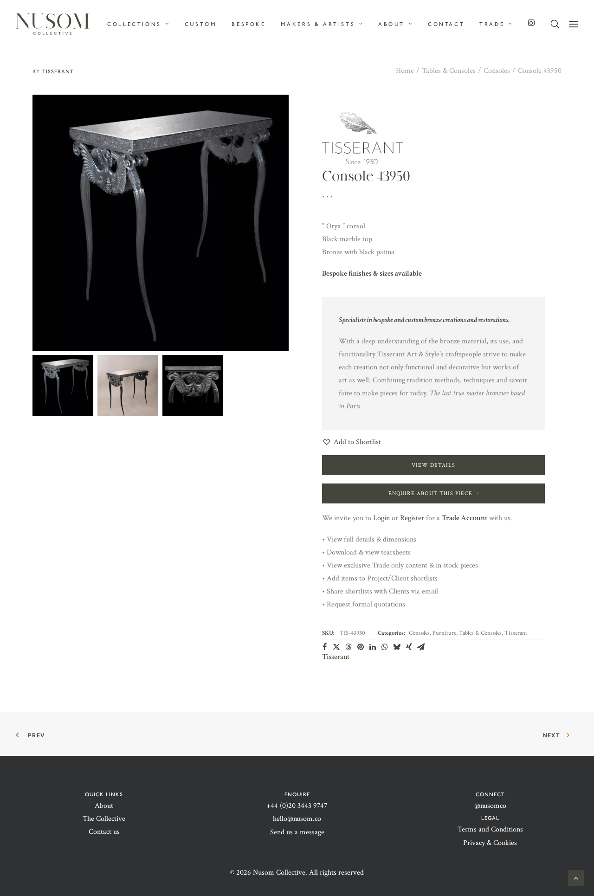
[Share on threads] (348, 646)
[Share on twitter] (336, 646)
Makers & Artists (318, 24)
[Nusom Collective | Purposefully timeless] (52, 24)
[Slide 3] (192, 385)
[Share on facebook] (324, 646)
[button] (160, 223)
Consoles (497, 71)
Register (412, 518)
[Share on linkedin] (372, 646)
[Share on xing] (408, 646)
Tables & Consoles (449, 71)
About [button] (391, 24)
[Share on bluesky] (396, 646)
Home (405, 71)
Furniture (444, 633)
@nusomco (490, 806)
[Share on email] (420, 646)
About (104, 806)
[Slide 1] (62, 385)
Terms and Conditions (490, 829)
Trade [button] (491, 24)
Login (381, 518)
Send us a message (297, 832)
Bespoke (248, 24)
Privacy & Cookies (490, 843)
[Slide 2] (127, 385)
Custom (201, 24)
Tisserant (58, 71)
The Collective (104, 819)
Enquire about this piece (430, 493)
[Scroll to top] (576, 877)
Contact (446, 24)
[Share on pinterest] (360, 646)
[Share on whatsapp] (384, 646)
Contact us (104, 832)
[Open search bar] (555, 24)
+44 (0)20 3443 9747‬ (297, 806)
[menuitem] (141, 24)
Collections (134, 24)
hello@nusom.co (297, 819)
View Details (433, 465)
